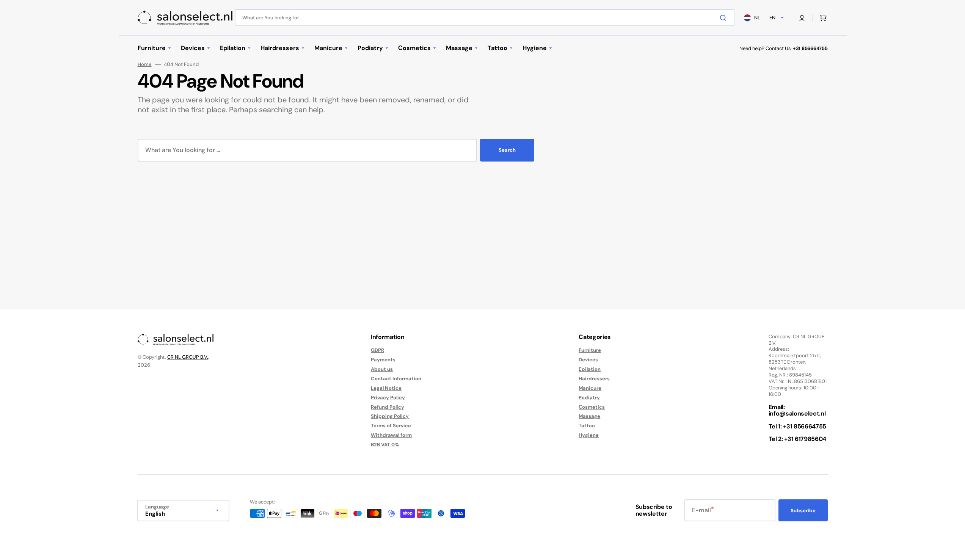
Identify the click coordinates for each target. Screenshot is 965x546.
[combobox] (484, 17)
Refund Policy (387, 407)
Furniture (590, 350)
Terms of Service (391, 425)
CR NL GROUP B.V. (187, 357)
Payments (383, 359)
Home (145, 64)
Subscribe (803, 510)
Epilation (590, 369)
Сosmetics (592, 407)
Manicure (590, 388)
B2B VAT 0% (385, 444)
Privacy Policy (388, 397)
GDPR (377, 350)
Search (507, 150)
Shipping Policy (390, 416)
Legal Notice (386, 388)
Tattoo (587, 425)
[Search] (724, 17)
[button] (802, 17)
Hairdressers (594, 378)
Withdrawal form (391, 435)
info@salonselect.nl (797, 413)
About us (382, 369)
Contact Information (396, 378)
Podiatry (589, 397)
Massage (589, 416)
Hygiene (589, 435)
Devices (588, 359)
